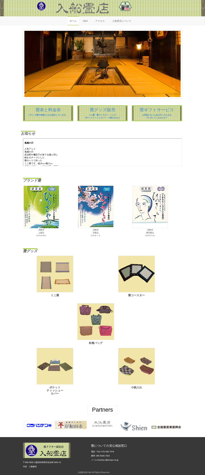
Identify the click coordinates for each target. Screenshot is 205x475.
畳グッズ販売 (102, 109)
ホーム (73, 20)
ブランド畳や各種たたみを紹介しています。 (48, 115)
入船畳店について (121, 20)
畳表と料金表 (48, 109)
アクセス (100, 20)
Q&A (85, 20)
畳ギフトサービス (157, 109)
